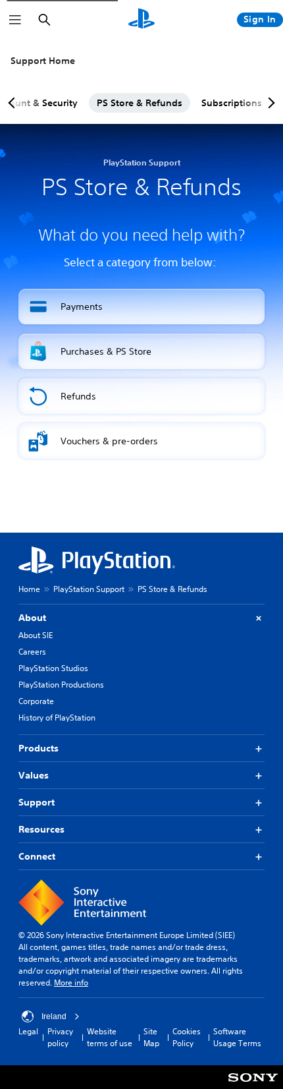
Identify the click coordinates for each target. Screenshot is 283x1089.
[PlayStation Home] (141, 20)
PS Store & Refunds (139, 103)
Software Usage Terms (237, 1037)
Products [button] (38, 748)
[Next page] (269, 103)
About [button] (32, 618)
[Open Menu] (15, 20)
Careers (32, 651)
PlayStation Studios (53, 668)
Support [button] (36, 802)
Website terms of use (109, 1037)
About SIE (35, 635)
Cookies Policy (186, 1037)
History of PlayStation (56, 717)
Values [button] (33, 775)
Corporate (36, 701)
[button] (141, 306)
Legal (28, 1031)
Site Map (151, 1037)
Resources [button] (41, 829)
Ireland (53, 1016)
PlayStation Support (88, 589)
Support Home (43, 61)
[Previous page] (14, 103)
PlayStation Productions (61, 684)
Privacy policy (60, 1037)
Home (29, 589)
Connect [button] (36, 856)
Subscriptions (231, 103)
